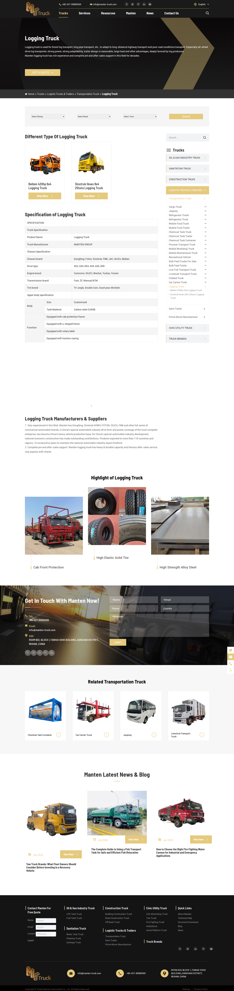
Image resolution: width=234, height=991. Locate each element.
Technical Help (185, 918)
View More (45, 196)
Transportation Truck (88, 93)
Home (31, 93)
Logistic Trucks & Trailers (60, 93)
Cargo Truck (175, 206)
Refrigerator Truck (178, 219)
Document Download (188, 922)
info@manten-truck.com (103, 4)
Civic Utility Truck (180, 328)
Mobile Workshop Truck (181, 248)
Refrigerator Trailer (179, 215)
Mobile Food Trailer (179, 227)
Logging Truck (110, 93)
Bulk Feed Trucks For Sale (182, 261)
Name (30, 920)
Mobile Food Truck (179, 223)
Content (31, 933)
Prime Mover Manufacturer (183, 317)
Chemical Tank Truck (180, 232)
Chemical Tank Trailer (180, 236)
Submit (186, 116)
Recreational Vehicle (180, 257)
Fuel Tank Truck (74, 918)
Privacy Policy (201, 989)
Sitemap (186, 989)
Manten (131, 13)
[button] (91, 405)
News (150, 13)
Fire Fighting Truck (155, 922)
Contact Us (171, 13)
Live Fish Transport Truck (182, 269)
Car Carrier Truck (178, 282)
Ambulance (151, 926)
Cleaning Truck (73, 938)
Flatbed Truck (176, 278)
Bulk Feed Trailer (178, 265)
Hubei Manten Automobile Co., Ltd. (53, 989)
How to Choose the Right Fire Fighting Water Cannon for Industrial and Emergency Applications (180, 852)
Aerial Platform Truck (156, 930)
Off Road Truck (112, 922)
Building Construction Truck (118, 914)
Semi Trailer (175, 308)
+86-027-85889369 (70, 4)
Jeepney (173, 211)
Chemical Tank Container (182, 240)
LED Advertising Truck (157, 914)
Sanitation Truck (180, 168)
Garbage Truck (73, 942)
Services (84, 13)
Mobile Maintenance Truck (183, 253)
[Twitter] (230, 650)
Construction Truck (182, 179)
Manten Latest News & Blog (117, 774)
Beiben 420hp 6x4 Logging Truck (39, 186)
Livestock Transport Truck (183, 274)
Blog (180, 926)
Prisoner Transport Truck (182, 244)
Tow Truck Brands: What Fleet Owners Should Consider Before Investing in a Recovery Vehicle (51, 867)
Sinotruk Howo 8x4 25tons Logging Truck (89, 186)
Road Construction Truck (117, 918)
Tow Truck (151, 918)
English (201, 4)
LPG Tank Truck (74, 914)
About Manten (184, 914)
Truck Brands (177, 338)
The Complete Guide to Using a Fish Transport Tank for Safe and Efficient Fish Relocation (116, 851)
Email (30, 927)
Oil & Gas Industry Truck (184, 157)
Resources (108, 13)
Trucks (63, 13)
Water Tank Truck (74, 934)
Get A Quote (42, 72)
